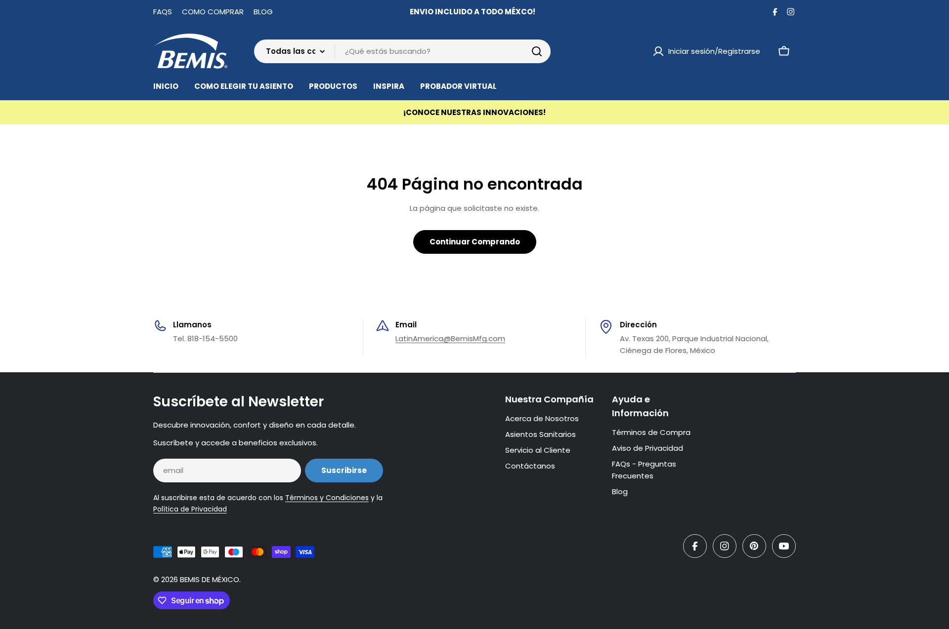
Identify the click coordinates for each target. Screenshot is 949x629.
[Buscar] (537, 51)
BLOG (263, 11)
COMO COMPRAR (213, 11)
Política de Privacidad (190, 509)
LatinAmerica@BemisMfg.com (450, 338)
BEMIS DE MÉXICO (209, 579)
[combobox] (402, 51)
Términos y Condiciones (327, 498)
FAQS (162, 11)
